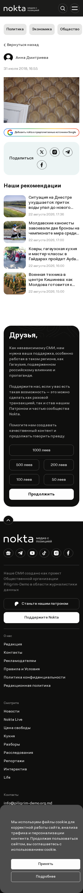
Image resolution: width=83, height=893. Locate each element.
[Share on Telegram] (67, 152)
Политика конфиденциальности (34, 677)
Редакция (13, 644)
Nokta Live (13, 720)
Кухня (9, 736)
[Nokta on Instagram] (56, 554)
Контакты (13, 653)
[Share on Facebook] (41, 165)
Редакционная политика (27, 686)
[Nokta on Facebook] (68, 554)
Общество (69, 29)
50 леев (59, 480)
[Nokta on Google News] (8, 554)
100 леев (24, 480)
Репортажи (14, 761)
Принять (45, 864)
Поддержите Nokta (41, 617)
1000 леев (41, 450)
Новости (12, 711)
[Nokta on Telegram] (20, 554)
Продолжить (41, 494)
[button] (62, 8)
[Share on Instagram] (54, 152)
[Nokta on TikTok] (44, 554)
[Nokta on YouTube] (32, 554)
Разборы (12, 744)
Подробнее (46, 877)
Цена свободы (17, 728)
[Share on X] (41, 152)
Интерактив (15, 769)
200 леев (59, 465)
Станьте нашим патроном (45, 604)
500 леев (24, 465)
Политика (15, 29)
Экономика (42, 29)
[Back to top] (8, 520)
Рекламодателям (20, 661)
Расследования (18, 753)
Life (7, 778)
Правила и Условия (22, 669)
